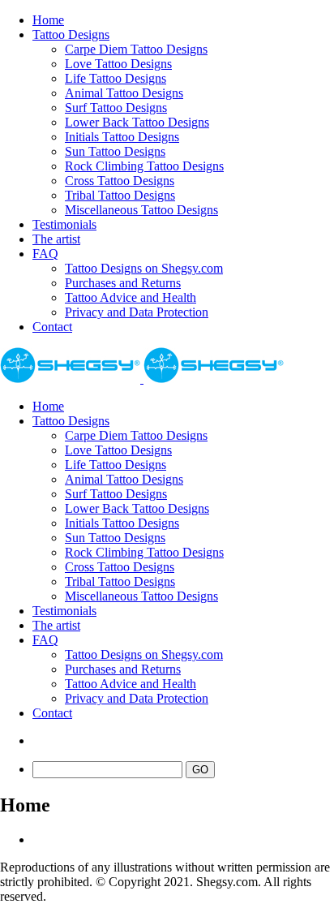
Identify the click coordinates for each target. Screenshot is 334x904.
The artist (56, 239)
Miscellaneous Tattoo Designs (141, 210)
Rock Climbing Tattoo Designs (144, 166)
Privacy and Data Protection (136, 312)
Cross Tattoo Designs (119, 180)
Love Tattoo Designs (118, 64)
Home (48, 20)
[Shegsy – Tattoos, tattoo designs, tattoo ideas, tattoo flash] (142, 378)
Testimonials (64, 224)
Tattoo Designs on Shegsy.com (144, 268)
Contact (52, 327)
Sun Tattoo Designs (115, 151)
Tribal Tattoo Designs (120, 195)
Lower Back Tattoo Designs (137, 122)
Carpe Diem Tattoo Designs (136, 49)
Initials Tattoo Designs (122, 137)
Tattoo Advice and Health (130, 297)
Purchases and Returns (123, 283)
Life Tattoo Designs (115, 78)
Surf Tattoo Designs (116, 107)
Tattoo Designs (70, 34)
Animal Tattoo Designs (124, 93)
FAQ (45, 253)
